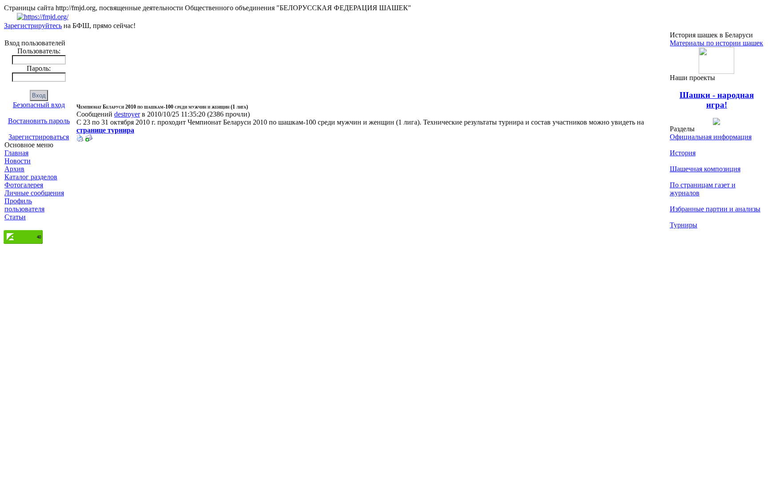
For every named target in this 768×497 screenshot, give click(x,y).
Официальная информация (711, 137)
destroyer (127, 114)
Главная (16, 153)
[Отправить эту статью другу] (88, 139)
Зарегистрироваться (38, 137)
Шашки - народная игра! (717, 99)
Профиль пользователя (24, 205)
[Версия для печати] (80, 139)
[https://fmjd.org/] (42, 16)
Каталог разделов (30, 177)
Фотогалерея (23, 185)
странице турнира (105, 130)
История (683, 153)
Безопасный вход (39, 105)
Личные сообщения (34, 193)
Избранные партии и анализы (715, 209)
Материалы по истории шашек (716, 43)
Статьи (15, 217)
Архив (14, 169)
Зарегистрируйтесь (33, 25)
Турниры (683, 225)
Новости (17, 161)
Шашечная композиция (705, 169)
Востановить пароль (39, 121)
